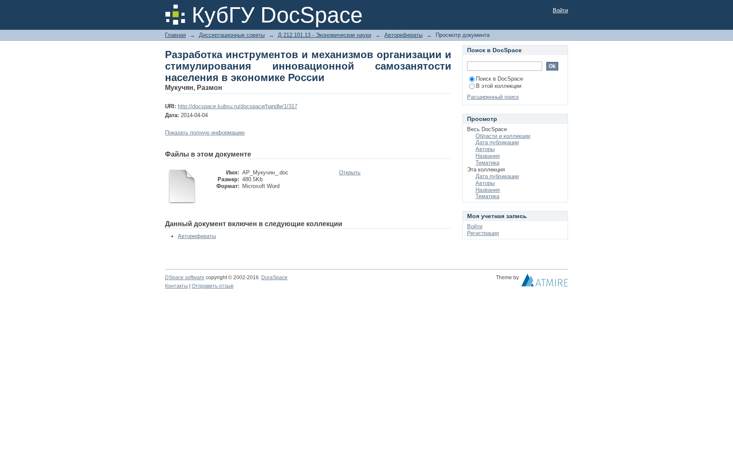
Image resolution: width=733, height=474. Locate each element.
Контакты (176, 286)
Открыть (350, 172)
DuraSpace (274, 277)
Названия (488, 156)
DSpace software (184, 277)
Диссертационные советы (232, 35)
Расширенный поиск (493, 97)
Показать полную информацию (205, 132)
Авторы (485, 149)
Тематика (487, 163)
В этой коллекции (498, 86)
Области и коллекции (503, 136)
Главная (175, 35)
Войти (560, 10)
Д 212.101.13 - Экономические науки (324, 35)
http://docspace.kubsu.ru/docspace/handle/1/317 (237, 106)
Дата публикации (497, 142)
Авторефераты (403, 35)
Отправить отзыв (212, 286)
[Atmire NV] (544, 282)
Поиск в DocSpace (499, 79)
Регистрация (483, 233)
